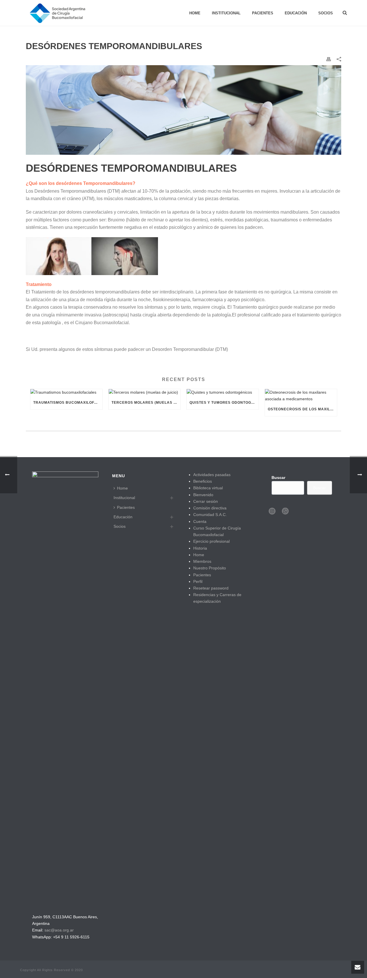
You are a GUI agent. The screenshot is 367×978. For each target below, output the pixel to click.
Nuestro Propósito (209, 568)
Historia (200, 548)
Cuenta (199, 521)
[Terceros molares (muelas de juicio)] (145, 392)
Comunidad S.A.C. (210, 514)
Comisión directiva (210, 508)
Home (194, 13)
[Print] (328, 59)
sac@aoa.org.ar (59, 930)
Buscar (278, 477)
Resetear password (211, 588)
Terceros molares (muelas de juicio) (146, 403)
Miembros (202, 561)
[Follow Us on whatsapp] (285, 511)
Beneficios (202, 481)
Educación (296, 13)
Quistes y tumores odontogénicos (224, 403)
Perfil (197, 581)
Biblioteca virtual (208, 488)
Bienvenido (203, 494)
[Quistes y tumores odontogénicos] (223, 392)
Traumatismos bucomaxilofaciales (67, 403)
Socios (325, 13)
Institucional (226, 13)
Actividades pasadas (212, 474)
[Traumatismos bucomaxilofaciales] (66, 392)
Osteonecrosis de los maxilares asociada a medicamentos (302, 409)
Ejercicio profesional (211, 541)
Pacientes (262, 13)
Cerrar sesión (205, 501)
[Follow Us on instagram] (272, 511)
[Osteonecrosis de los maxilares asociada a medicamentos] (301, 395)
